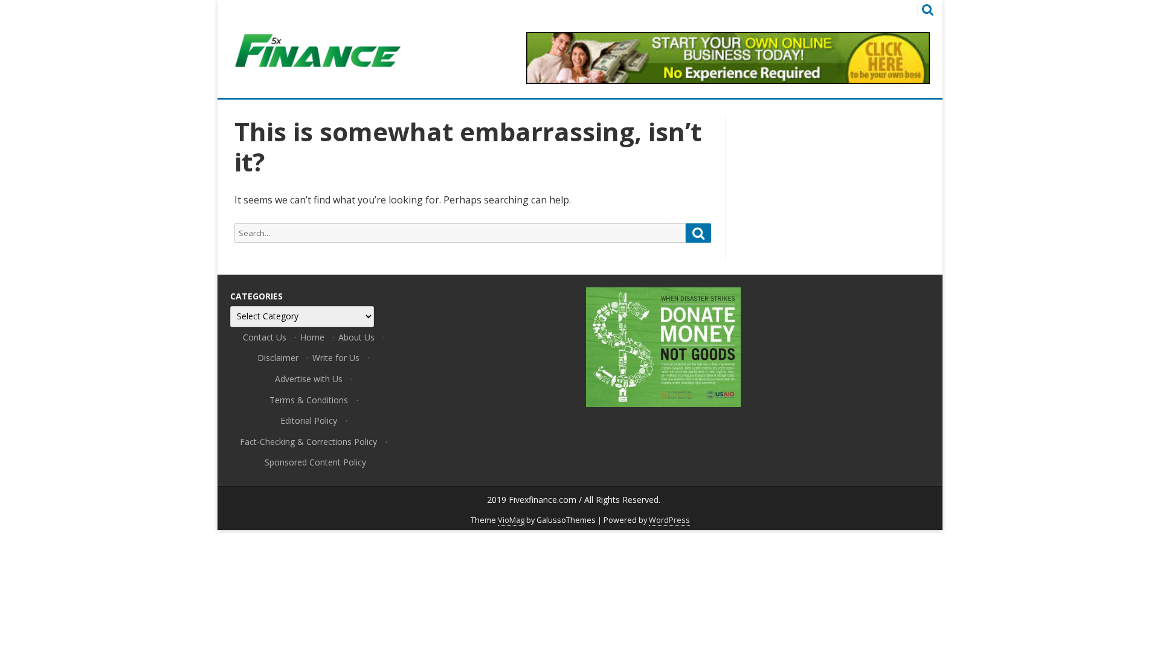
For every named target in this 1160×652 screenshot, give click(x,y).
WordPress (669, 520)
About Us (356, 337)
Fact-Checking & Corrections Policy (308, 441)
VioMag (511, 520)
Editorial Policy (308, 420)
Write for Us (335, 357)
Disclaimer (277, 357)
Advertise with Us (309, 379)
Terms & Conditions (308, 400)
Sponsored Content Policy (315, 462)
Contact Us (264, 337)
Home (312, 337)
